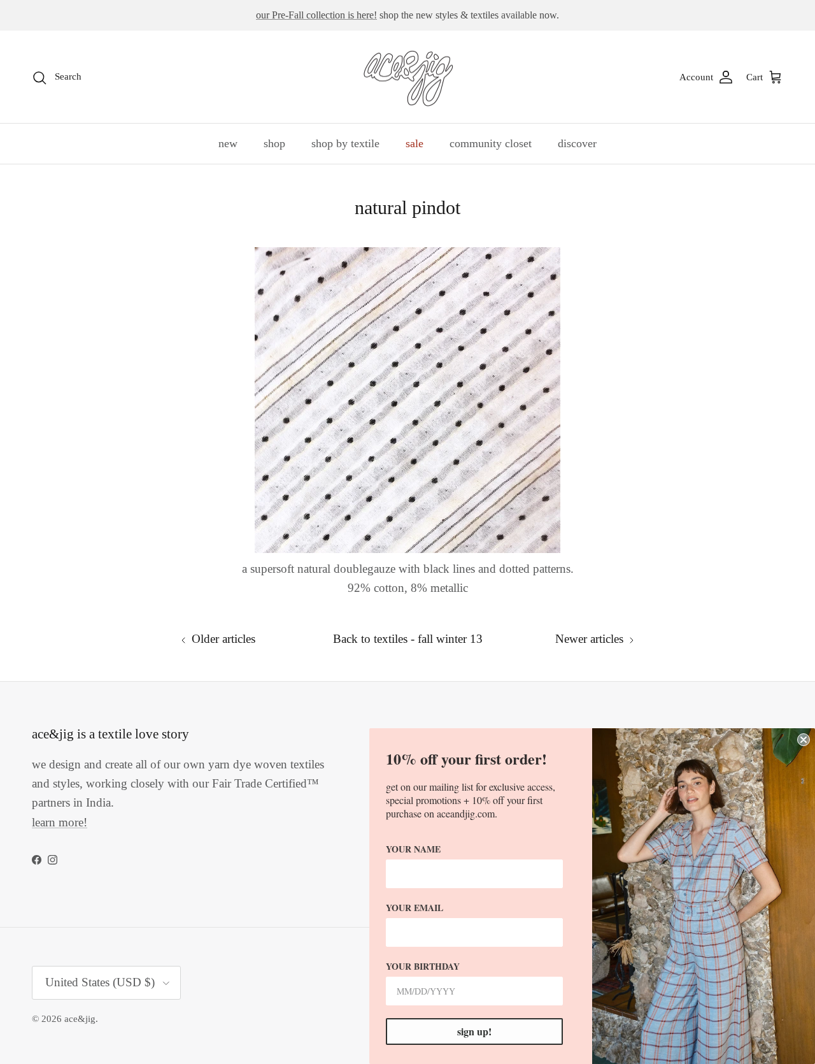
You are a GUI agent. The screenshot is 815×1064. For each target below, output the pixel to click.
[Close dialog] (803, 739)
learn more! (59, 822)
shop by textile (345, 143)
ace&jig (80, 1019)
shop (274, 143)
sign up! (474, 1031)
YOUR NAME (413, 849)
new (227, 143)
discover (577, 143)
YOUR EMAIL (414, 907)
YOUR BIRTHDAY (423, 966)
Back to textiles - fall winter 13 (408, 638)
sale (414, 143)
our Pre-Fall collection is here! (316, 15)
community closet (491, 143)
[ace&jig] (408, 77)
